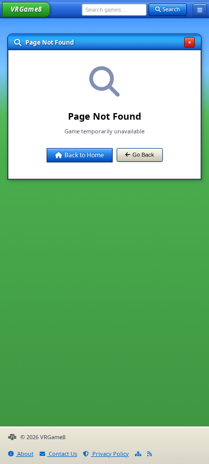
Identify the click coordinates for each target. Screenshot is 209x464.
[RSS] (149, 454)
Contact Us (62, 453)
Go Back (143, 155)
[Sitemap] (138, 454)
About (24, 453)
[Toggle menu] (200, 10)
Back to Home (84, 155)
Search (170, 9)
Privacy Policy (110, 453)
